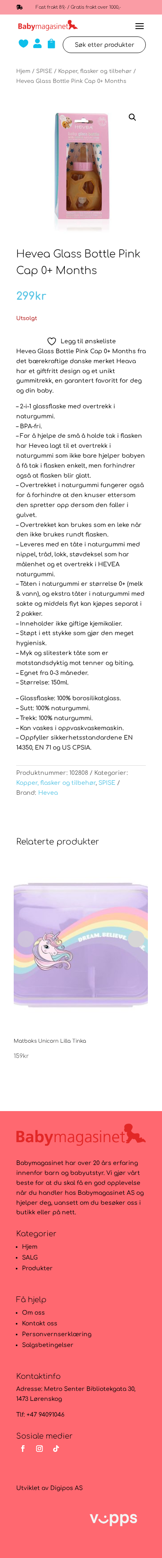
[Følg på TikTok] (56, 1448)
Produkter (37, 1268)
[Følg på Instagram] (39, 1448)
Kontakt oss (39, 1323)
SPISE (44, 71)
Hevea (48, 793)
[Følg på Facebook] (22, 1448)
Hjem (23, 71)
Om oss (33, 1313)
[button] (132, 117)
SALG (30, 1258)
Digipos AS (66, 1488)
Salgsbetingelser (48, 1345)
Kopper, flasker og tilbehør (95, 71)
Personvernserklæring (56, 1334)
